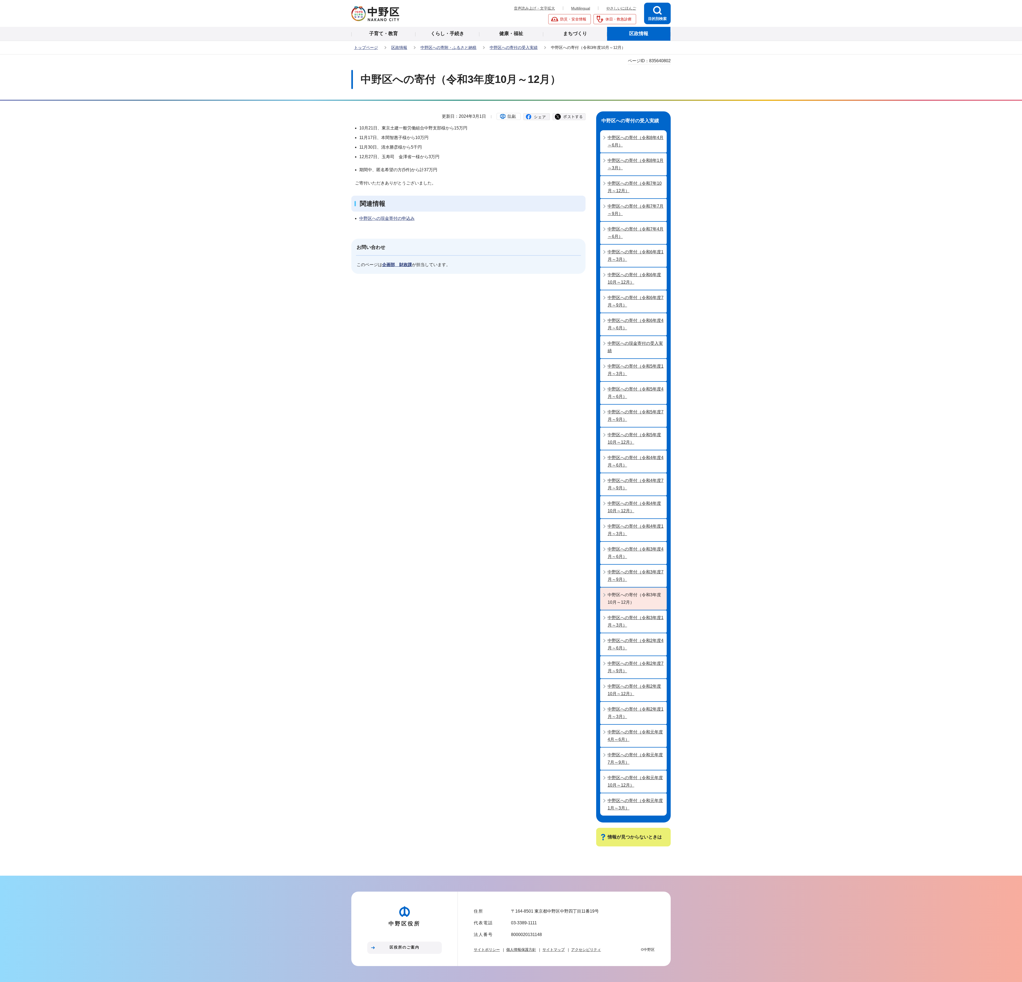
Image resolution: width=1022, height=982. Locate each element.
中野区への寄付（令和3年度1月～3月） (636, 621)
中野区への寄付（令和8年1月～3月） (636, 164)
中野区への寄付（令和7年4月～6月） (636, 233)
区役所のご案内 (404, 947)
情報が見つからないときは (635, 837)
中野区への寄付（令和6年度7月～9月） (636, 301)
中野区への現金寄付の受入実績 (635, 347)
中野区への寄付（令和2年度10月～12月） (634, 690)
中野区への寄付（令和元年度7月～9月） (635, 759)
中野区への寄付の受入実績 (514, 47)
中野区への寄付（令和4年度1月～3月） (636, 530)
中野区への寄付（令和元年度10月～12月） (635, 781)
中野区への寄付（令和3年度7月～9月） (636, 576)
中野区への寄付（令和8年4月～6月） (636, 141)
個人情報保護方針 (521, 949)
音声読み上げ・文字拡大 (534, 8)
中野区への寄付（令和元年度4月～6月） (635, 736)
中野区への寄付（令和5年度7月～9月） (636, 416)
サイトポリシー (487, 949)
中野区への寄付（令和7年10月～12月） (635, 187)
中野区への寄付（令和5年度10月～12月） (634, 438)
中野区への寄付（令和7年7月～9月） (636, 210)
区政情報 (399, 47)
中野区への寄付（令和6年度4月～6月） (636, 324)
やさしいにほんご (621, 8)
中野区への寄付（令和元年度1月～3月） (635, 804)
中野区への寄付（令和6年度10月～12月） (634, 278)
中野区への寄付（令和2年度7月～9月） (636, 667)
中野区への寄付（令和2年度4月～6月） (636, 644)
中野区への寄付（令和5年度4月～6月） (636, 393)
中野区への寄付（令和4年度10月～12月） (634, 507)
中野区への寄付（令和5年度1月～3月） (636, 370)
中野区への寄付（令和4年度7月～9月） (636, 484)
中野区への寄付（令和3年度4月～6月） (636, 553)
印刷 (512, 116)
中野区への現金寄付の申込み (387, 218)
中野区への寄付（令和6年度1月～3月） (636, 256)
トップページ (366, 47)
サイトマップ (553, 949)
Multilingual (580, 8)
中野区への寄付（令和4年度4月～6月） (636, 461)
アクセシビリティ (586, 949)
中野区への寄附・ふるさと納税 (448, 47)
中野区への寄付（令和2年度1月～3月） (636, 713)
